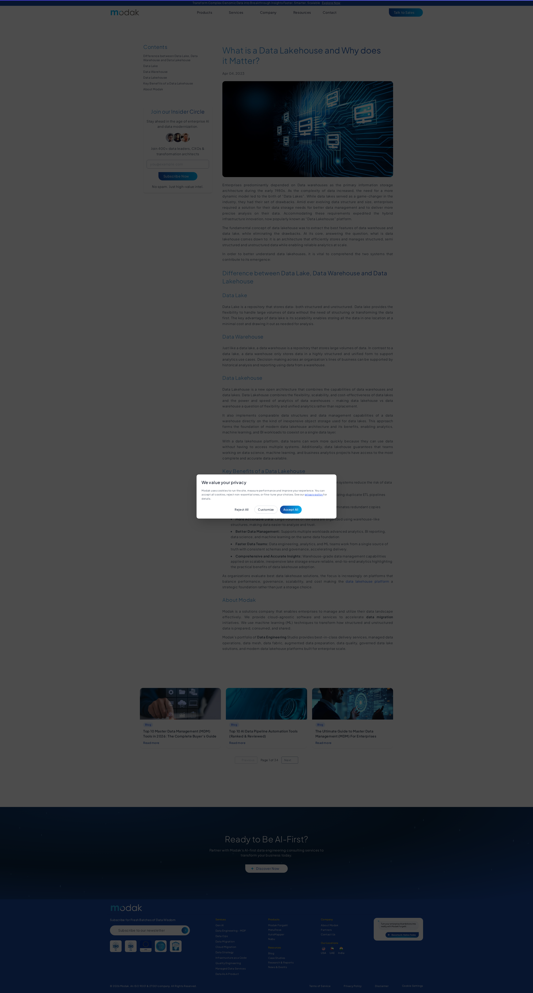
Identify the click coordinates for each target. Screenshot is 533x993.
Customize (266, 509)
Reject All (242, 509)
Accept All (290, 509)
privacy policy (314, 494)
